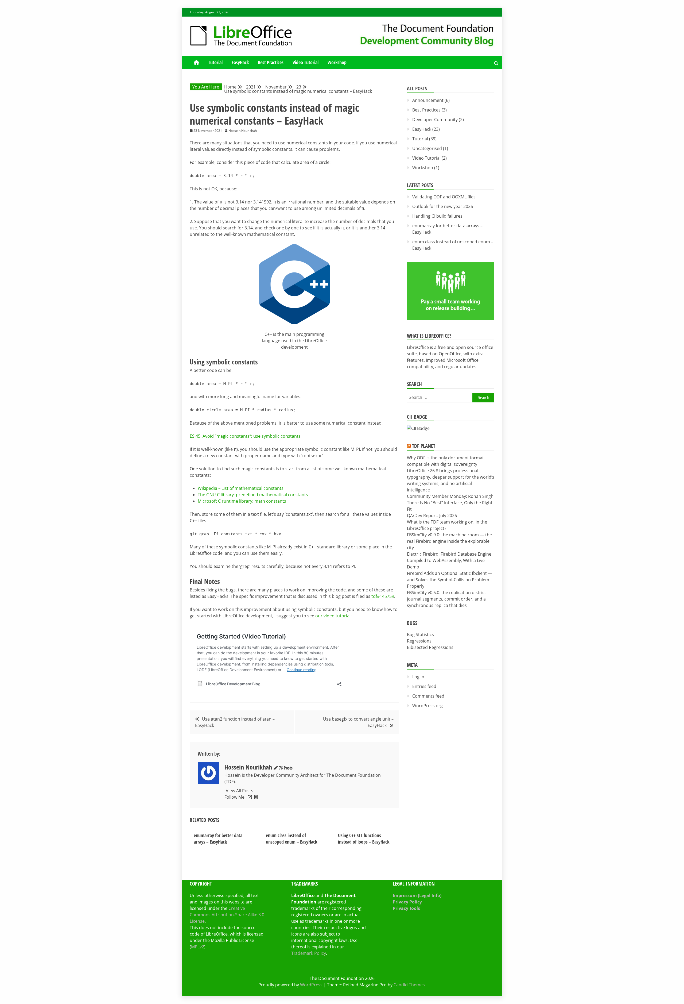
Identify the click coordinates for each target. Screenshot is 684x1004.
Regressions (419, 641)
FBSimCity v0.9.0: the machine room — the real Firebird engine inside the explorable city (449, 541)
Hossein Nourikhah (248, 767)
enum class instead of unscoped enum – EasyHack (291, 838)
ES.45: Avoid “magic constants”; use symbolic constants (245, 436)
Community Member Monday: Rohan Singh (450, 496)
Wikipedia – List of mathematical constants (240, 488)
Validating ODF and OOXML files (444, 197)
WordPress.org (427, 706)
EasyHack (240, 62)
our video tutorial (333, 616)
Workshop (337, 62)
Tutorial (215, 62)
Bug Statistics (420, 634)
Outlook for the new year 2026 (442, 206)
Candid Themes (409, 985)
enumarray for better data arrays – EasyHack (218, 838)
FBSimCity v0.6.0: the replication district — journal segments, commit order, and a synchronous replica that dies (449, 599)
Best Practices (270, 62)
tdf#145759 (382, 596)
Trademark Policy (308, 953)
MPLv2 (197, 947)
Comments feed (428, 696)
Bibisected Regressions (430, 647)
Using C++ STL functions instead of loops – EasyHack (363, 838)
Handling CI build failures (437, 216)
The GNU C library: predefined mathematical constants (253, 495)
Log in (418, 677)
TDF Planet (423, 446)
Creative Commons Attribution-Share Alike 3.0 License (227, 914)
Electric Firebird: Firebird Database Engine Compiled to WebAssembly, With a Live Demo (449, 560)
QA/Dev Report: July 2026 (432, 515)
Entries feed (424, 686)
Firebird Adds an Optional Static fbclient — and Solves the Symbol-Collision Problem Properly (449, 579)
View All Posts (239, 791)
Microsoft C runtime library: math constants (242, 501)
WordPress (311, 985)
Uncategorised (427, 148)
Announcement (428, 100)
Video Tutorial (305, 62)
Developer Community (435, 119)
